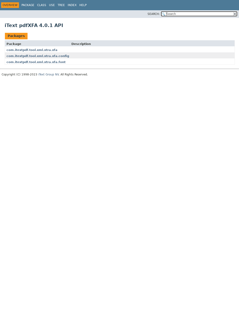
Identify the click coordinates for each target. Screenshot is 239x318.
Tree (61, 5)
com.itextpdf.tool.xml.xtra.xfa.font (36, 62)
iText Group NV (48, 74)
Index (72, 5)
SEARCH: (154, 14)
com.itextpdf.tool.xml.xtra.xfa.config (38, 56)
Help (83, 5)
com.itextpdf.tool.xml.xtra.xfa (32, 50)
